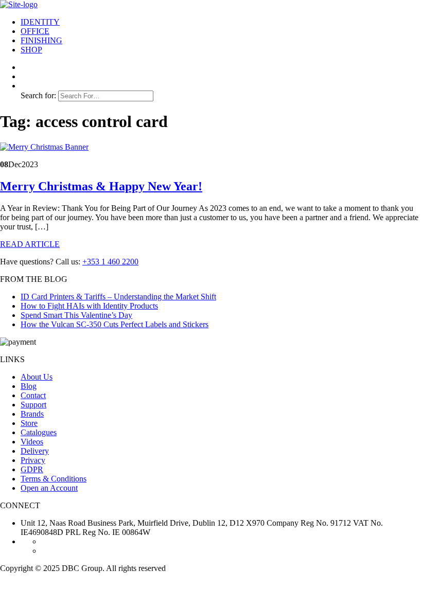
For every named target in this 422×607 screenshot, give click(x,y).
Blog (29, 386)
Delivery (35, 451)
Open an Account (49, 488)
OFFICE (35, 31)
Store (29, 423)
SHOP (31, 49)
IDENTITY (40, 21)
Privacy (33, 460)
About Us (36, 376)
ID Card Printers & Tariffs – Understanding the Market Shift (118, 296)
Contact (33, 395)
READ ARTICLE (30, 244)
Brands (32, 413)
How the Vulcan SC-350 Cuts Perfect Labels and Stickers (114, 324)
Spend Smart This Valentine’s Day (76, 315)
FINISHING (41, 40)
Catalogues (39, 432)
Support (33, 404)
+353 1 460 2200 (110, 261)
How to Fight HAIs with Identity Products (89, 305)
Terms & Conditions (53, 478)
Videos (32, 441)
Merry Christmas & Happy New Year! (101, 186)
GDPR (32, 469)
